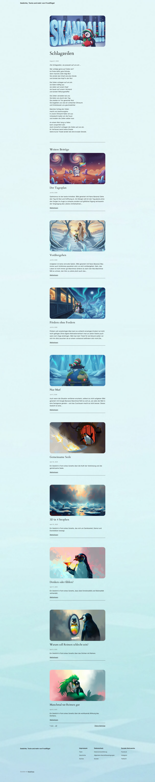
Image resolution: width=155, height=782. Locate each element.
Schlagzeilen (62, 53)
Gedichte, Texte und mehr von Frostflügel (37, 3)
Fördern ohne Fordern (62, 322)
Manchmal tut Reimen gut (65, 704)
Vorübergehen (58, 255)
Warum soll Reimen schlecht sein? (69, 644)
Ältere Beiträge (100, 726)
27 (56, 726)
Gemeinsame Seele (60, 457)
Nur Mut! (55, 389)
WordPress (31, 771)
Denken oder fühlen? (62, 582)
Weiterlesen (54, 208)
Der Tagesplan (58, 188)
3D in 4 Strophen (59, 519)
